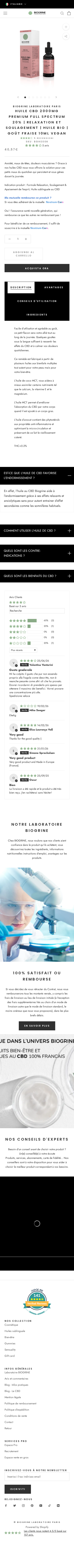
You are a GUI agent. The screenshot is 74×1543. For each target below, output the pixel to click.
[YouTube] (40, 1505)
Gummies (10, 1343)
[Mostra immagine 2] (29, 97)
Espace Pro (11, 1445)
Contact (9, 1422)
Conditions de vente (16, 1416)
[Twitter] (14, 1505)
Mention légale (13, 1397)
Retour (8, 1428)
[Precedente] (18, 97)
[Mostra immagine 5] (41, 97)
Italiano (16, 4)
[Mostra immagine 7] (49, 97)
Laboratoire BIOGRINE (17, 1372)
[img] (28, 661)
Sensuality (10, 1349)
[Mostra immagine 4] (37, 97)
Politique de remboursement (20, 1403)
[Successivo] (56, 97)
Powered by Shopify (37, 1527)
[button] (33, 145)
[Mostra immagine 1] (25, 97)
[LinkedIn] (58, 1505)
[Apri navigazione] (5, 12)
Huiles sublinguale (15, 1331)
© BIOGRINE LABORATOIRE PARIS (37, 1522)
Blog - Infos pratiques (16, 1385)
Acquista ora (37, 268)
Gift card (10, 1356)
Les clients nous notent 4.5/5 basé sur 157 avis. (45, 1533)
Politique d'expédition (17, 1410)
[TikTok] (49, 1505)
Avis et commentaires (16, 1378)
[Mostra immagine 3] (33, 97)
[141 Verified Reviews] (37, 1317)
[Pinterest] (32, 1505)
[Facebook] (6, 1505)
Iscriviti (17, 1489)
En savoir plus (37, 1025)
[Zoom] (66, 26)
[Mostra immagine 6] (45, 97)
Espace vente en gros (16, 1457)
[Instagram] (23, 1505)
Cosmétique (11, 1325)
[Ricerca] (62, 13)
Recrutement (11, 1451)
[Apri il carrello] (69, 13)
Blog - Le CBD (12, 1391)
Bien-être (9, 1337)
